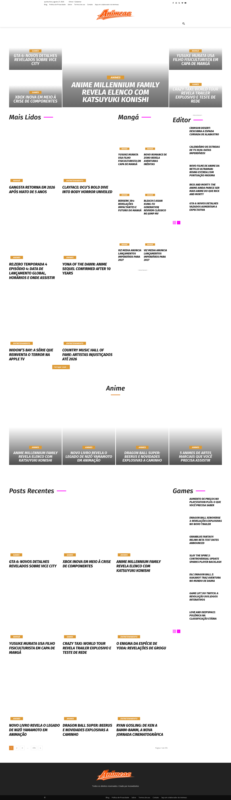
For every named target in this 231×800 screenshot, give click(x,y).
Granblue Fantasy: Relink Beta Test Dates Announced (204, 540)
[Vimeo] (182, 3)
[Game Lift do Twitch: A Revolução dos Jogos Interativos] (180, 599)
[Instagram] (176, 3)
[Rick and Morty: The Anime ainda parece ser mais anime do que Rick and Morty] (180, 190)
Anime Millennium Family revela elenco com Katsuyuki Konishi (138, 566)
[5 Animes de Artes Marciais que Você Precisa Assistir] (195, 433)
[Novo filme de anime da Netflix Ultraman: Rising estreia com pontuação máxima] (180, 171)
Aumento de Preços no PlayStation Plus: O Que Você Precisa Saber (205, 502)
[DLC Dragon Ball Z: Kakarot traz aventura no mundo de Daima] (180, 580)
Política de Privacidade (120, 797)
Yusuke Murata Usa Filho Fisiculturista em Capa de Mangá (129, 159)
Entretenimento (74, 180)
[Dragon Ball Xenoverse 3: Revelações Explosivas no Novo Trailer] (180, 523)
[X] (179, 3)
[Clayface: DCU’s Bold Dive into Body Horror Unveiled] (87, 153)
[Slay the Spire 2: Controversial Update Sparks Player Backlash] (180, 561)
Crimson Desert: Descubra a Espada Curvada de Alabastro (204, 131)
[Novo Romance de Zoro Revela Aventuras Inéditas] (156, 137)
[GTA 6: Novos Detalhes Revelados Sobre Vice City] (34, 527)
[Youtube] (185, 3)
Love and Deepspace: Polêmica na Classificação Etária (203, 615)
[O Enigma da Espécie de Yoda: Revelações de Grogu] (141, 609)
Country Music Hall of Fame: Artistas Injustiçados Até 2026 (87, 354)
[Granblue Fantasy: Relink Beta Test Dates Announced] (180, 542)
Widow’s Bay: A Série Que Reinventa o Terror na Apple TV (31, 354)
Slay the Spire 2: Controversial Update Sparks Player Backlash (205, 558)
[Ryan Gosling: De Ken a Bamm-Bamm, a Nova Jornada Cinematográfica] (141, 691)
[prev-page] (174, 222)
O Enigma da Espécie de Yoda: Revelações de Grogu (141, 645)
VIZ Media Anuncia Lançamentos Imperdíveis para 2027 (129, 255)
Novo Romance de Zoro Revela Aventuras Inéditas (155, 159)
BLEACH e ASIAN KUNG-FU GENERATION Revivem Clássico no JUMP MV (155, 207)
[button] (183, 24)
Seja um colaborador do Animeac (174, 797)
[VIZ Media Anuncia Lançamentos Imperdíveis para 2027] (130, 233)
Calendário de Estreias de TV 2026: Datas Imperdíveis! (204, 150)
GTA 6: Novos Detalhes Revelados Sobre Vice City (33, 563)
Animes (115, 77)
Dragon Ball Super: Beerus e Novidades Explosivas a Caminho (87, 730)
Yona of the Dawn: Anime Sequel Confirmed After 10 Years (86, 268)
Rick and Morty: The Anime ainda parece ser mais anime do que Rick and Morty (204, 189)
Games (35, 51)
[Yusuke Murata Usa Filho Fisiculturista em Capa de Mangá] (130, 137)
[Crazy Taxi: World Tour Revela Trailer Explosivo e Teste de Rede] (195, 89)
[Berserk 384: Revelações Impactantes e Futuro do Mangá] (130, 183)
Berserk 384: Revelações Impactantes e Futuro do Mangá (129, 205)
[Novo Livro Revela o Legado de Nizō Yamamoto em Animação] (88, 433)
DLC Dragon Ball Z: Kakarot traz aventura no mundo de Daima (205, 577)
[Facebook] (173, 3)
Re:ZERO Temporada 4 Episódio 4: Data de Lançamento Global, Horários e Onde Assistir (32, 271)
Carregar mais (60, 367)
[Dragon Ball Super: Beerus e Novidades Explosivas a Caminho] (142, 433)
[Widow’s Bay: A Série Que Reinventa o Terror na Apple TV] (34, 316)
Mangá (195, 51)
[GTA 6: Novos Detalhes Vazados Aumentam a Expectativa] (180, 209)
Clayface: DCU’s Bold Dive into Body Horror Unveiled (87, 189)
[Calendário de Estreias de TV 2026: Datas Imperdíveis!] (180, 153)
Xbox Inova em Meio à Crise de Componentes (87, 563)
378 (34, 748)
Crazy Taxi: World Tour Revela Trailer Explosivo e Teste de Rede (87, 648)
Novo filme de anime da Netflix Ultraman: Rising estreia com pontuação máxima (204, 170)
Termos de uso (144, 797)
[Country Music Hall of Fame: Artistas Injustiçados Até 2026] (87, 316)
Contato (156, 797)
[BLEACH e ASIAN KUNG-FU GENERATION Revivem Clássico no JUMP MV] (156, 183)
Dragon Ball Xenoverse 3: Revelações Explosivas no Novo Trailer (205, 521)
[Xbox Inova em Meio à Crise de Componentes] (35, 89)
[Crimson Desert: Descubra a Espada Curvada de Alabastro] (180, 134)
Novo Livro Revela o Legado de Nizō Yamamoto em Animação (34, 730)
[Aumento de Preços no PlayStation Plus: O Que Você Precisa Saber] (180, 505)
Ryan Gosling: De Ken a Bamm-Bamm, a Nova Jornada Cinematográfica (139, 730)
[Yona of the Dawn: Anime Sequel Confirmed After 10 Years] (87, 230)
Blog (107, 797)
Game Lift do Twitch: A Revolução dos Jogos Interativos (203, 596)
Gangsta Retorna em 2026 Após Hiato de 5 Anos (32, 189)
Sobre (134, 797)
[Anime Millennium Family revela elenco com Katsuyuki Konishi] (115, 70)
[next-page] (178, 222)
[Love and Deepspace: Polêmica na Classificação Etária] (180, 618)
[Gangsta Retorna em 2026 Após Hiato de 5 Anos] (34, 153)
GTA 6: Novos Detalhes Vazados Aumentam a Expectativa (203, 206)
